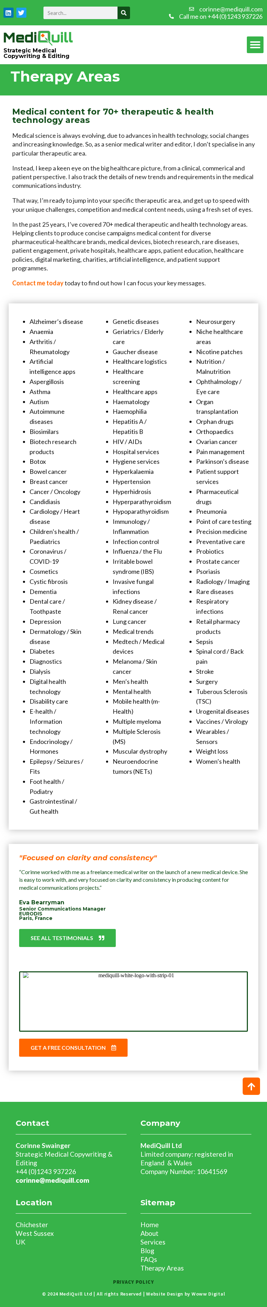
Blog (147, 1251)
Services (152, 1242)
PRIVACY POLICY (133, 1282)
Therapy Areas (162, 1268)
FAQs (148, 1259)
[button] (255, 44)
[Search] (124, 13)
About (149, 1233)
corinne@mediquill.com (52, 1180)
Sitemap (157, 1202)
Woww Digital (208, 1294)
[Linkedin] (8, 13)
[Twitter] (21, 13)
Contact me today (38, 283)
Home (149, 1225)
